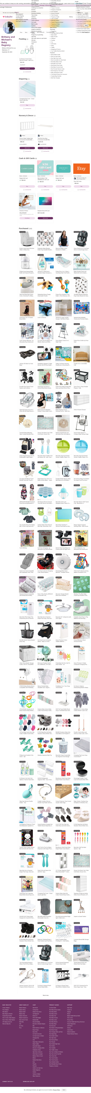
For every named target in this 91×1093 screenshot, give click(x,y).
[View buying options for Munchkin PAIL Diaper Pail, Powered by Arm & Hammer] (27, 607)
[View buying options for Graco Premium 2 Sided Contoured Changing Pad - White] (81, 653)
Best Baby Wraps (53, 1023)
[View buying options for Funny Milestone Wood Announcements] (81, 630)
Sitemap (69, 1027)
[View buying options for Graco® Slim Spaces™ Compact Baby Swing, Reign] (81, 423)
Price (21, 32)
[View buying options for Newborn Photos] (27, 201)
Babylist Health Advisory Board (73, 1015)
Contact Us (69, 1009)
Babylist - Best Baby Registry (7, 17)
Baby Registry (6, 1005)
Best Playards (52, 1041)
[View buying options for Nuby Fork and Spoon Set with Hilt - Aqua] (45, 861)
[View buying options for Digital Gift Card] (27, 168)
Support (69, 1005)
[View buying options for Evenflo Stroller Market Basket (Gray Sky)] (27, 630)
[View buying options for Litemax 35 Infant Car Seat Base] (27, 354)
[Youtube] (19, 1085)
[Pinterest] (13, 1085)
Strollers (34, 1071)
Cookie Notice (70, 1029)
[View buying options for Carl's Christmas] (45, 308)
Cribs (34, 1039)
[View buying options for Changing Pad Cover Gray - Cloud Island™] (81, 745)
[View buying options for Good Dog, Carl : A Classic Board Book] (27, 308)
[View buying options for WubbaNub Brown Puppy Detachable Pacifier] (45, 285)
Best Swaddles (52, 1047)
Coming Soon (35, 1009)
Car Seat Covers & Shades (38, 1035)
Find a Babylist (5, 1009)
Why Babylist (5, 1011)
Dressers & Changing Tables (38, 1047)
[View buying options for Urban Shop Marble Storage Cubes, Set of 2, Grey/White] (27, 653)
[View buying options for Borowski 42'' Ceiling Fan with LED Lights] (63, 607)
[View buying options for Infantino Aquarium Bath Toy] (45, 745)
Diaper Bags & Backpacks (38, 1041)
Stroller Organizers (36, 1069)
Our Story (21, 1025)
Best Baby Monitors (53, 1021)
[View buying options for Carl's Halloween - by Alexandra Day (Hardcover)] (81, 538)
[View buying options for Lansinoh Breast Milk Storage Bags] (81, 930)
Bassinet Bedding (36, 1021)
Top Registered (36, 1013)
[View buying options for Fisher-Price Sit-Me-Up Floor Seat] (81, 331)
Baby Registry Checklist (7, 1013)
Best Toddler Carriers (53, 1049)
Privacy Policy (70, 1019)
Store (26, 32)
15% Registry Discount (7, 1021)
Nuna (34, 1062)
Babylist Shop (22, 1013)
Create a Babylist (6, 1007)
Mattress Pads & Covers (38, 1055)
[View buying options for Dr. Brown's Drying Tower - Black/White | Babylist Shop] (63, 976)
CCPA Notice (70, 1025)
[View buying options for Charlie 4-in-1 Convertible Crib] (81, 354)
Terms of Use (70, 1017)
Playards (34, 1064)
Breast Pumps (36, 1029)
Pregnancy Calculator (53, 1066)
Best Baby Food (52, 1015)
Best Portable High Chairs (54, 1043)
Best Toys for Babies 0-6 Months (56, 1051)
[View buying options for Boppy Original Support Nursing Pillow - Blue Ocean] (81, 515)
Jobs (20, 1023)
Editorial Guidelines (71, 1031)
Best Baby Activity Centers (55, 1009)
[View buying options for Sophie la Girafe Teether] (81, 907)
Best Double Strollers (53, 1035)
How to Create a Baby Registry (8, 1017)
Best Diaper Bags (53, 1033)
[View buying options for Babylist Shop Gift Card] (45, 201)
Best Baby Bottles (53, 1011)
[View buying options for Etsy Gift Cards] (81, 168)
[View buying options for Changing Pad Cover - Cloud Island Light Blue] (27, 89)
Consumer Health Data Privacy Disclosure (76, 1021)
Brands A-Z (35, 1015)
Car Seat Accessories (37, 1033)
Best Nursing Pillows (53, 1039)
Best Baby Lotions (53, 1019)
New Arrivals (35, 1007)
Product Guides (54, 1005)
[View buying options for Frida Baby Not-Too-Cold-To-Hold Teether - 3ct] (63, 653)
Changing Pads (36, 1037)
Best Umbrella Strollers (54, 1062)
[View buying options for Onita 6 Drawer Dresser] (81, 400)
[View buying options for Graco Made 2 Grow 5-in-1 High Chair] (63, 331)
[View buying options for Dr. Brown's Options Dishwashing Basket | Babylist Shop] (81, 676)
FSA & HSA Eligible (37, 1017)
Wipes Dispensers (36, 1076)
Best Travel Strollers (53, 1057)
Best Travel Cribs (53, 1055)
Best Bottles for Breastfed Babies (56, 1027)
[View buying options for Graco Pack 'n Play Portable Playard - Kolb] (81, 377)
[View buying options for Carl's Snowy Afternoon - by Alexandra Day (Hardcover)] (27, 331)
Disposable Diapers (37, 1045)
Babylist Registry (22, 1007)
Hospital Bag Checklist (7, 1015)
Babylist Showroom (23, 1015)
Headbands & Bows (37, 1049)
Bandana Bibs (35, 1019)
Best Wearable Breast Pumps (55, 1064)
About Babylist (24, 1005)
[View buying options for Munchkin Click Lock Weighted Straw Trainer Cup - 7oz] (63, 492)
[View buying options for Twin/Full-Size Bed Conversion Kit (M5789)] (45, 126)
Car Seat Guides (52, 1007)
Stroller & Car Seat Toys (38, 1068)
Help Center (69, 1007)
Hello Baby (21, 1021)
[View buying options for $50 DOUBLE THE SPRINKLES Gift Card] (45, 168)
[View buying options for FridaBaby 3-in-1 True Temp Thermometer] (63, 676)
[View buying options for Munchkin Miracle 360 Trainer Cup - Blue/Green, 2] (81, 492)
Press (20, 1027)
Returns (68, 1013)
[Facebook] (10, 1085)
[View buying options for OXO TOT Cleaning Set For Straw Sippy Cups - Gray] (81, 976)
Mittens (34, 1057)
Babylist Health (22, 1011)
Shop (34, 1005)
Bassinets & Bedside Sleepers (39, 1023)
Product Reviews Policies (72, 1033)
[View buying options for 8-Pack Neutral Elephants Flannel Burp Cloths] (63, 953)
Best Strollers (52, 1045)
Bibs (34, 1025)
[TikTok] (4, 1085)
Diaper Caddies (36, 1043)
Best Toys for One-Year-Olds (55, 1053)
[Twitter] (16, 1085)
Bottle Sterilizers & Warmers (38, 1027)
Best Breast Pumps (53, 1029)
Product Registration (71, 1023)
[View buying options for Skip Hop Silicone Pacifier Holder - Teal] (27, 791)
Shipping (69, 1011)
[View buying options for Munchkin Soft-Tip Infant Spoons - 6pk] (81, 838)
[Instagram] (7, 1085)
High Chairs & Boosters (37, 1051)
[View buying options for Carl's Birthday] (27, 538)
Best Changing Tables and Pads (56, 1031)
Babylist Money (22, 1009)
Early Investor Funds (23, 1019)
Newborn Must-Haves (37, 1011)
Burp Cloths (35, 1031)
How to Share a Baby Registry (8, 1019)
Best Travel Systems (53, 1059)
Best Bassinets (52, 1025)
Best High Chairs (52, 1037)
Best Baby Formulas (53, 1017)
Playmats (35, 1066)
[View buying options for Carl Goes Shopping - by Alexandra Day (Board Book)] (45, 538)
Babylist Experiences (23, 1017)
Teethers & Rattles (36, 1074)
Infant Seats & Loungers (38, 1053)
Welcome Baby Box (6, 1023)
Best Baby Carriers (53, 1013)
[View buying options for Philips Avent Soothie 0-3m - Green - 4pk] (27, 745)
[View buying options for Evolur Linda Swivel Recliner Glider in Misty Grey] (27, 239)
